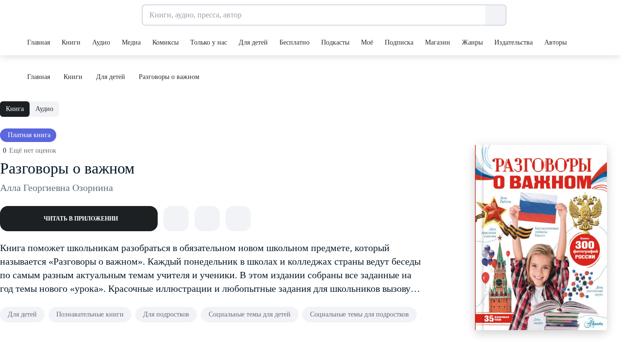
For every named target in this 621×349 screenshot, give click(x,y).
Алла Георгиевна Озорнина (56, 187)
